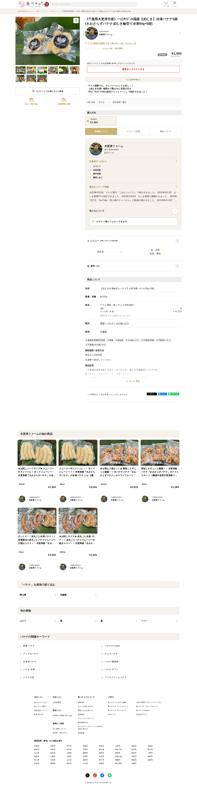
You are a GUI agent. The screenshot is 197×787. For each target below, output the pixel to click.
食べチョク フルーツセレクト (147, 706)
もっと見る (134, 381)
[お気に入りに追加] (76, 20)
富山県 (150, 749)
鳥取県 (133, 756)
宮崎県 (101, 763)
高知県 (133, 760)
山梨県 (69, 753)
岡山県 (36, 760)
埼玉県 (69, 749)
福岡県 (150, 760)
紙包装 (120, 340)
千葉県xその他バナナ (97, 345)
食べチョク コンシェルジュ (118, 706)
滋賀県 (36, 756)
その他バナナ (122, 323)
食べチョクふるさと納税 (117, 702)
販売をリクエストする (133, 69)
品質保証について (40, 710)
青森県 (52, 746)
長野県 (85, 753)
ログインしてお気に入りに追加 (49, 91)
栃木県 (36, 749)
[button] (133, 248)
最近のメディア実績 (99, 187)
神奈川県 (118, 749)
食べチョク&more (143, 710)
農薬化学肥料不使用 (96, 340)
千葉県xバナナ (164, 340)
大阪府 (69, 756)
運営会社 (81, 702)
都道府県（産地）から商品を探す (48, 741)
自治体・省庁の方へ (60, 733)
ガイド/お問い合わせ (85, 706)
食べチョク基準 (40, 706)
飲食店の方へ (39, 714)
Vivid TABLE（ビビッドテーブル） (149, 702)
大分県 (85, 763)
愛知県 (133, 753)
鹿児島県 (118, 763)
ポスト (152, 394)
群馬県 (52, 749)
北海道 (36, 746)
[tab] (133, 131)
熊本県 (69, 763)
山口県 (69, 760)
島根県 (150, 756)
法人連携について (59, 729)
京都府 (52, 756)
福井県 (52, 753)
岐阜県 (101, 753)
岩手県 (69, 746)
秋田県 (101, 746)
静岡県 (117, 753)
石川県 (36, 753)
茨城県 (150, 746)
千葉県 (103, 332)
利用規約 (81, 714)
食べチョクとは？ (40, 702)
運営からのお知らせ (85, 710)
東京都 (101, 749)
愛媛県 (117, 760)
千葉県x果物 (148, 340)
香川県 (101, 760)
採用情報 (81, 733)
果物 (102, 323)
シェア (163, 394)
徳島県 (85, 760)
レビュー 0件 (108, 48)
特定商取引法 (83, 722)
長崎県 (52, 763)
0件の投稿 (118, 48)
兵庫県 (85, 756)
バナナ (110, 323)
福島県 (133, 746)
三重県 (150, 753)
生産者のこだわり (98, 161)
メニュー (174, 6)
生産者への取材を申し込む (63, 715)
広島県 (52, 760)
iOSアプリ (112, 714)
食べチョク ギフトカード (117, 710)
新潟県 (133, 749)
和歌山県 (118, 756)
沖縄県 (133, 763)
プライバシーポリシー (86, 718)
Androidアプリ (141, 714)
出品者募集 (57, 702)
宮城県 (85, 746)
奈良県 (101, 756)
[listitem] (38, 595)
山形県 (117, 746)
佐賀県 (36, 763)
